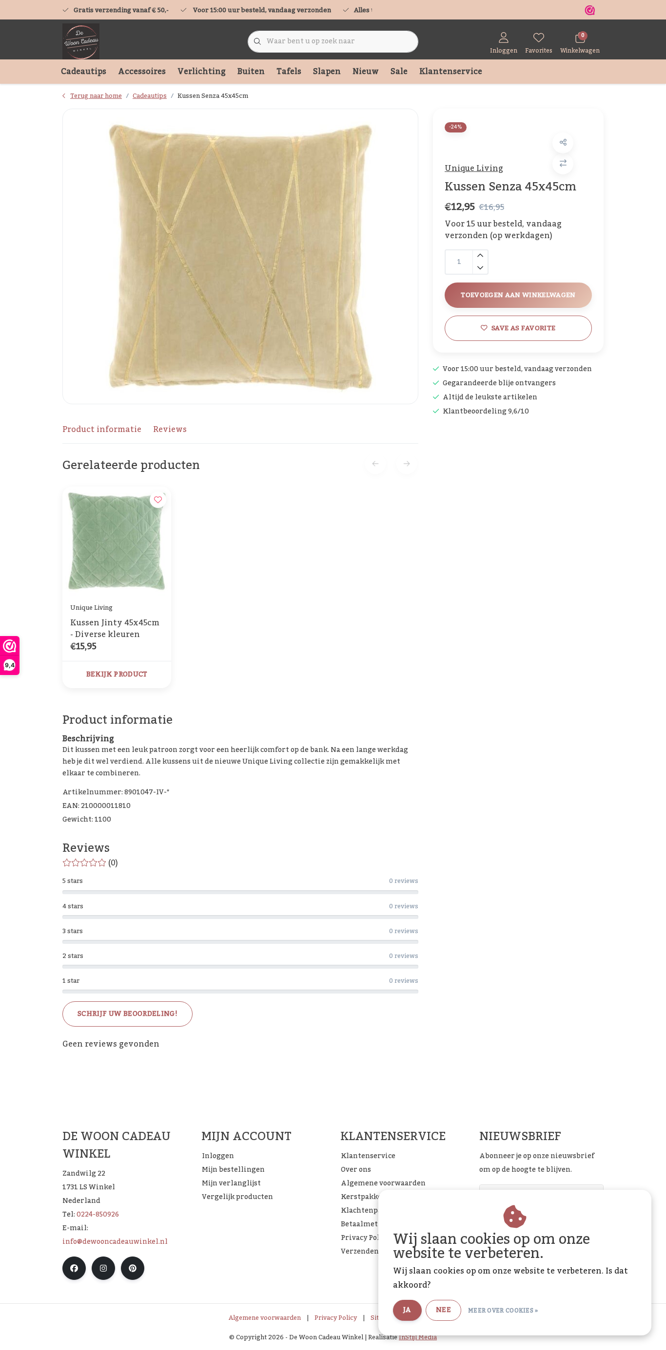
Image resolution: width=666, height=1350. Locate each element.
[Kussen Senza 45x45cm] (240, 256)
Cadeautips (83, 71)
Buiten (251, 71)
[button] (562, 142)
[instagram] (103, 1268)
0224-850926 (98, 1214)
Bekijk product (117, 674)
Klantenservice (450, 71)
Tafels (288, 71)
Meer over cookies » (503, 1310)
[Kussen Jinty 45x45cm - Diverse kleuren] (116, 541)
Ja (407, 1310)
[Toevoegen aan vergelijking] (562, 163)
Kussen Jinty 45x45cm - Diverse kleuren (114, 628)
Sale (399, 71)
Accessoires (142, 71)
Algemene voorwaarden (265, 1318)
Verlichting (201, 71)
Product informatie (101, 429)
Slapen (327, 71)
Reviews (170, 429)
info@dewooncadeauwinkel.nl (115, 1242)
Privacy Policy (335, 1318)
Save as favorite (523, 328)
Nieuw (366, 71)
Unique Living (474, 168)
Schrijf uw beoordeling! (127, 1014)
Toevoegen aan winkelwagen (518, 294)
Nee (443, 1310)
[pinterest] (132, 1268)
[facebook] (74, 1268)
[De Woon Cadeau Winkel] (80, 41)
